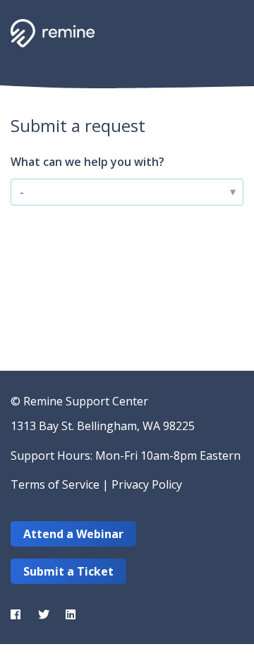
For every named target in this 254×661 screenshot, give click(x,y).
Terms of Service (55, 484)
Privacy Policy (146, 484)
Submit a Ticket (68, 571)
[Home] (53, 33)
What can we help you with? (87, 161)
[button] (227, 31)
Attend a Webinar (73, 534)
